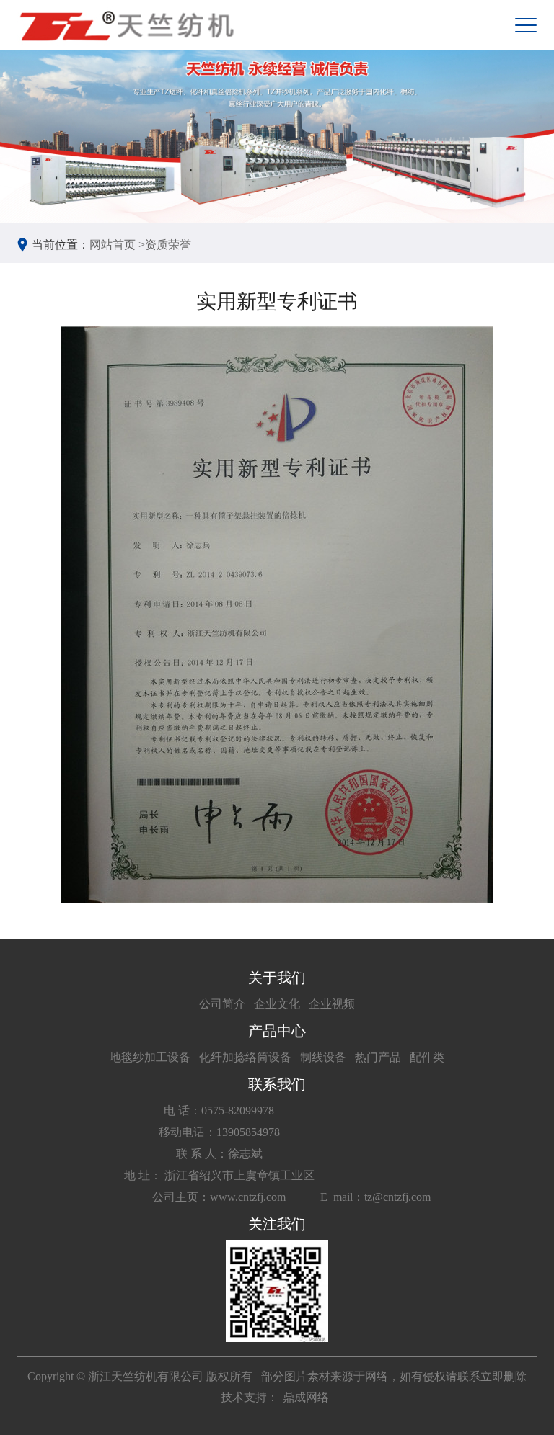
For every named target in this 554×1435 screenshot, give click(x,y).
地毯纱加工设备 (150, 1057)
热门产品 (378, 1057)
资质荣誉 (168, 244)
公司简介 (222, 1004)
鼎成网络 (306, 1397)
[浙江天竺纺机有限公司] (125, 25)
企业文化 (277, 1004)
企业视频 (332, 1004)
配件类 (427, 1057)
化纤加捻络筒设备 (245, 1057)
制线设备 (323, 1057)
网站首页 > (117, 244)
